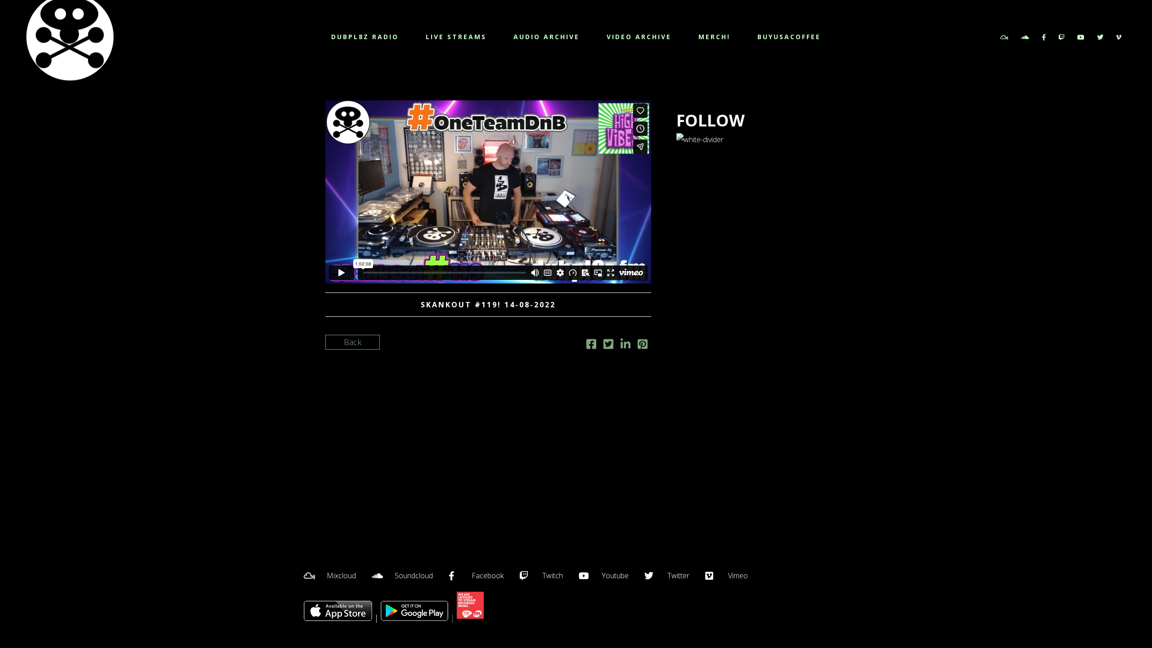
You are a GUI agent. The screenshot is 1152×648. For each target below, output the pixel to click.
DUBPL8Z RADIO (365, 36)
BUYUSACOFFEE (789, 36)
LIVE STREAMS (456, 36)
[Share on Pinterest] (642, 345)
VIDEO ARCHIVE (639, 36)
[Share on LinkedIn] (625, 345)
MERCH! (714, 36)
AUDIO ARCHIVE (546, 36)
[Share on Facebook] (591, 345)
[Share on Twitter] (608, 345)
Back (352, 342)
